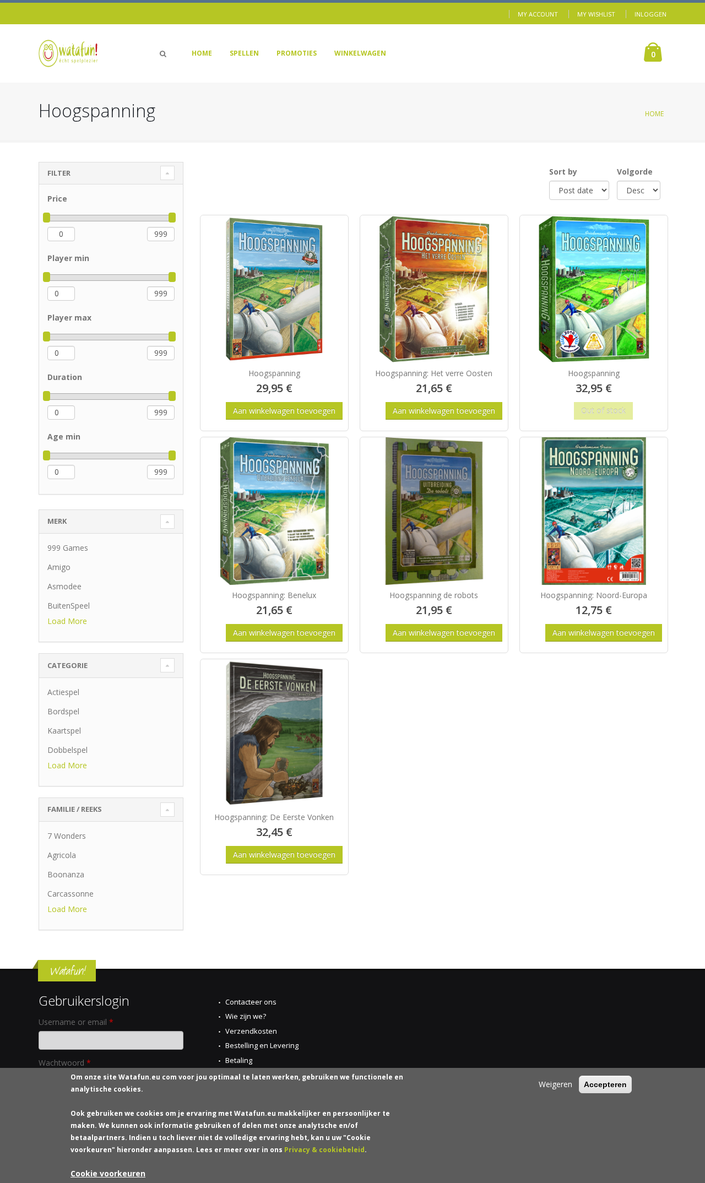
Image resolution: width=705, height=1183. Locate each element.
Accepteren (605, 1084)
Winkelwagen (360, 53)
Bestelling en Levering (262, 1045)
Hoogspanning (274, 373)
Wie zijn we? (245, 1016)
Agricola (61, 855)
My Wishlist (596, 14)
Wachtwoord (65, 1062)
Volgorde (635, 171)
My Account (538, 14)
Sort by (563, 171)
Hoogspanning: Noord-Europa (593, 595)
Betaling (238, 1060)
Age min (63, 436)
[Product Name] (274, 289)
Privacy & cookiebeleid (324, 1149)
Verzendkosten (251, 1031)
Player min (68, 258)
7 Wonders (66, 836)
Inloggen (650, 14)
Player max (69, 317)
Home (202, 53)
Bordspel (63, 711)
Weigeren (555, 1084)
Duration (64, 377)
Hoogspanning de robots (433, 595)
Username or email (76, 1022)
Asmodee (64, 586)
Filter (58, 173)
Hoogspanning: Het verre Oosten (433, 373)
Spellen (244, 53)
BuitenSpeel (68, 605)
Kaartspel (64, 730)
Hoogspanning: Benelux (274, 595)
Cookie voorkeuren (107, 1173)
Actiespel (63, 692)
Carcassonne (70, 893)
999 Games (67, 547)
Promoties (296, 53)
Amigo (58, 567)
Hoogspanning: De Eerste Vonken (274, 817)
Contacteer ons (250, 1002)
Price (57, 198)
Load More (67, 621)
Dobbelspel (67, 750)
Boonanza (65, 874)
